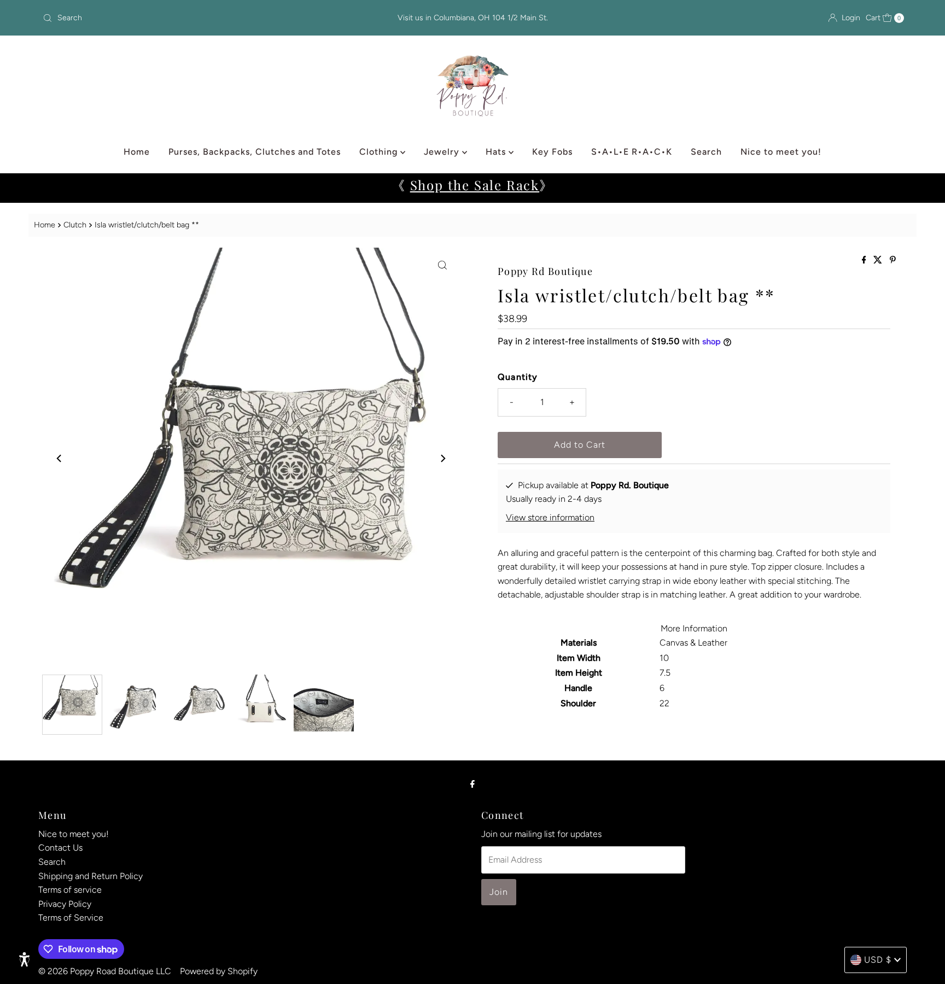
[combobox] (180, 18)
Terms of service (70, 890)
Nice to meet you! (780, 152)
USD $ (877, 959)
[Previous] (60, 458)
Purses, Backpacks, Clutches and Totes (254, 152)
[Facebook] (472, 784)
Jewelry (443, 152)
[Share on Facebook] (865, 260)
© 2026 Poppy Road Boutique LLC (104, 971)
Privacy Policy (64, 904)
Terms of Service (70, 917)
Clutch (74, 225)
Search (706, 152)
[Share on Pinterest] (893, 260)
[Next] (442, 458)
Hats (497, 152)
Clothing (379, 152)
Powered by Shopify (219, 971)
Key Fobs (552, 152)
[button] (24, 959)
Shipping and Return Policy (90, 876)
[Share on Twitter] (878, 260)
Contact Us (60, 847)
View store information (550, 517)
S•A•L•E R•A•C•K (631, 152)
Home (137, 152)
